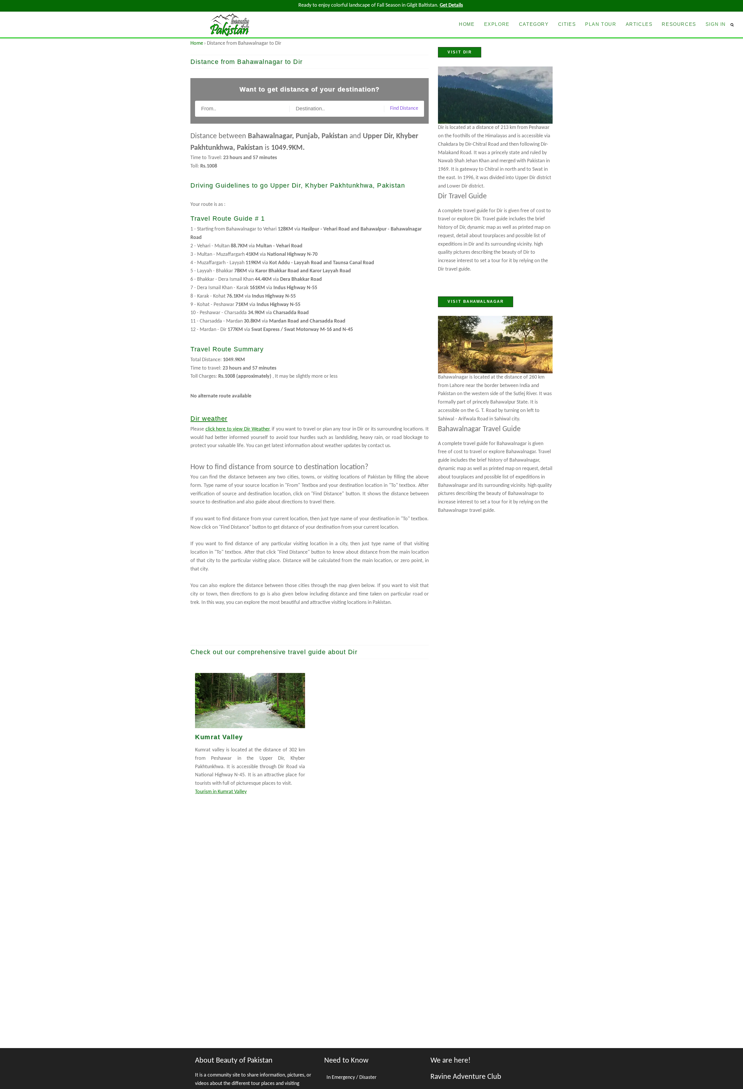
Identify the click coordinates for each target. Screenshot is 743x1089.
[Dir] (495, 95)
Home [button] (467, 24)
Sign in (716, 24)
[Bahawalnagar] (495, 344)
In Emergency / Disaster (351, 1077)
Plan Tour (600, 24)
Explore (497, 24)
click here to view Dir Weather (237, 429)
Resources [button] (679, 24)
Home (196, 43)
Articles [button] (639, 24)
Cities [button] (567, 24)
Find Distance (404, 108)
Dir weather (209, 418)
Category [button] (534, 24)
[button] (734, 25)
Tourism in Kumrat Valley (221, 792)
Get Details (451, 5)
